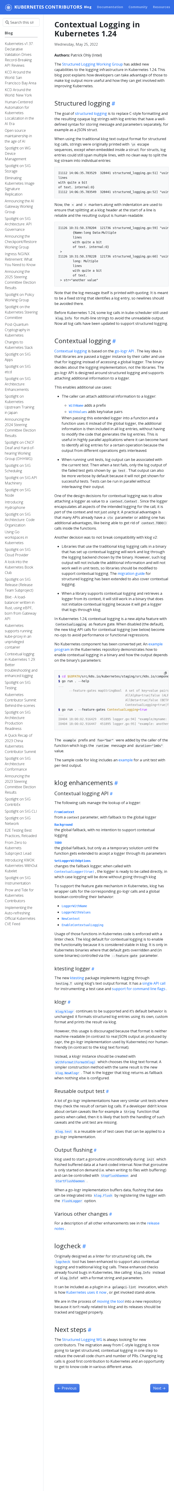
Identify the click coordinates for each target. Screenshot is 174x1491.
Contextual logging (70, 351)
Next (159, 1388)
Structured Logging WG (82, 1339)
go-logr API (124, 351)
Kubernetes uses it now (86, 1292)
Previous (67, 1388)
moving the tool (110, 1301)
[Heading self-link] (112, 103)
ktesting (77, 977)
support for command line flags (138, 988)
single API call (153, 983)
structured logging (91, 113)
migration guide (131, 573)
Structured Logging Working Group (92, 64)
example (125, 759)
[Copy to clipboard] (165, 673)
